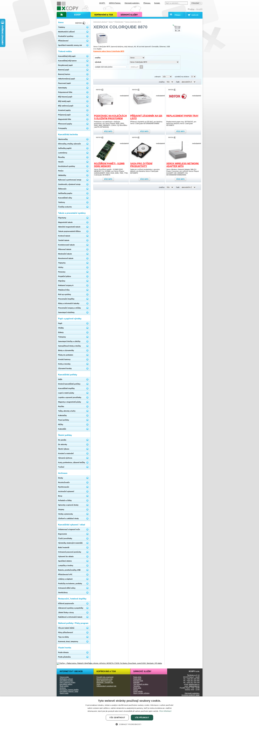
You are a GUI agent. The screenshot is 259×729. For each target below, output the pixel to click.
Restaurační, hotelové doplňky (69, 689)
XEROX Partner (115, 3)
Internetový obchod (100, 22)
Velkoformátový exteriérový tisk (106, 686)
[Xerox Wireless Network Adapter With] (178, 161)
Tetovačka (136, 686)
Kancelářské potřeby (66, 684)
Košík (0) (195, 15)
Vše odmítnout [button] (117, 718)
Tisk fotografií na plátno (140, 684)
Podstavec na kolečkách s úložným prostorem (110, 117)
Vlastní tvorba (64, 693)
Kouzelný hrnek (138, 680)
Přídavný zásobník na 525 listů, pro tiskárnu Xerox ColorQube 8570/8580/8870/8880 (146, 122)
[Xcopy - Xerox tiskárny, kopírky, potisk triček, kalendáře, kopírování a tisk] (68, 10)
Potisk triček (137, 677)
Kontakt (157, 3)
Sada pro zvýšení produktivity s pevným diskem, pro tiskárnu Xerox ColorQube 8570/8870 (145, 171)
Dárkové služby (142, 671)
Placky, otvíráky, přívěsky (141, 693)
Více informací (165, 711)
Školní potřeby (64, 686)
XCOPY (102, 3)
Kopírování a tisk (106, 671)
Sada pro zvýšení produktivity (141, 164)
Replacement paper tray (182, 115)
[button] (129, 724)
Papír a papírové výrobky (67, 682)
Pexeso (135, 689)
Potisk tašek (137, 688)
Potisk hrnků (137, 679)
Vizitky (99, 684)
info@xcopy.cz (194, 684)
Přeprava (147, 3)
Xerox (111, 22)
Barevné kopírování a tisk (105, 679)
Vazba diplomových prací (104, 680)
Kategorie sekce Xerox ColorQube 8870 (108, 51)
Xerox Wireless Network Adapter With (182, 164)
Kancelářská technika (66, 680)
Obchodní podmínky (192, 693)
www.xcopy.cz (194, 686)
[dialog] (129, 712)
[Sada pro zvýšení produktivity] (141, 161)
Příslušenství (119, 22)
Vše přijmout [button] (142, 718)
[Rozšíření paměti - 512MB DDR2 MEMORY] (105, 161)
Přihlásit (177, 15)
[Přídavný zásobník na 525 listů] (141, 105)
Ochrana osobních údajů (190, 695)
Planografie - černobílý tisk (105, 682)
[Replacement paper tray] (178, 101)
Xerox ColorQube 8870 (133, 22)
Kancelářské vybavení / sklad (69, 691)
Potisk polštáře (138, 691)
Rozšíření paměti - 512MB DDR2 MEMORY (109, 164)
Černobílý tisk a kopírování (105, 677)
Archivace (63, 688)
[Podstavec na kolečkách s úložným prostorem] (105, 108)
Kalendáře (136, 682)
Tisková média (64, 677)
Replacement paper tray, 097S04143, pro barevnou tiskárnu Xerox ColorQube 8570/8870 (181, 123)
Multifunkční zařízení (66, 679)
